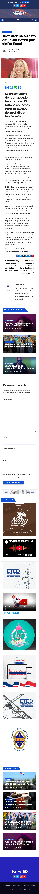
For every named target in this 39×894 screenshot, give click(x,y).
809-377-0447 (23, 889)
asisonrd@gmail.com (12, 889)
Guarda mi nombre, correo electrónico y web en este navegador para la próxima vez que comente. (19, 475)
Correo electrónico (9, 449)
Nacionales (8, 779)
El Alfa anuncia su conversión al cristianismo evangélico (18, 368)
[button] (32, 20)
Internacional (9, 799)
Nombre (6, 437)
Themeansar (33, 885)
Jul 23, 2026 (10, 787)
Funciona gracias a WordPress (11, 885)
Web (4, 460)
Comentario (7, 399)
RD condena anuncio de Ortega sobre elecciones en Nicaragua (19, 783)
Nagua (30, 889)
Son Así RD (19, 13)
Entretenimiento (7, 32)
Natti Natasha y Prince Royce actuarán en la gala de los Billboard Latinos (12, 265)
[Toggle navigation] (18, 20)
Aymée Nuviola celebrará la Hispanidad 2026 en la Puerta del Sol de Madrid (19, 325)
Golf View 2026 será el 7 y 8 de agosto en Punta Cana (19, 822)
